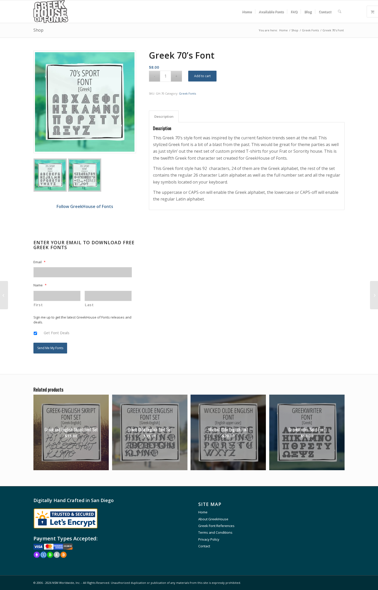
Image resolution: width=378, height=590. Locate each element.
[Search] (340, 11)
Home (203, 512)
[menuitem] (247, 11)
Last (89, 304)
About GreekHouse (213, 519)
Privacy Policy (208, 539)
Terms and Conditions (215, 532)
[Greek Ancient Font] (374, 295)
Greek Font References (216, 525)
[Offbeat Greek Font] (4, 295)
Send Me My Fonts (50, 348)
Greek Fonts (187, 93)
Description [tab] (164, 116)
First (38, 304)
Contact (204, 546)
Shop (38, 30)
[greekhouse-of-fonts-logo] (50, 11)
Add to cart (202, 76)
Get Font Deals (56, 332)
